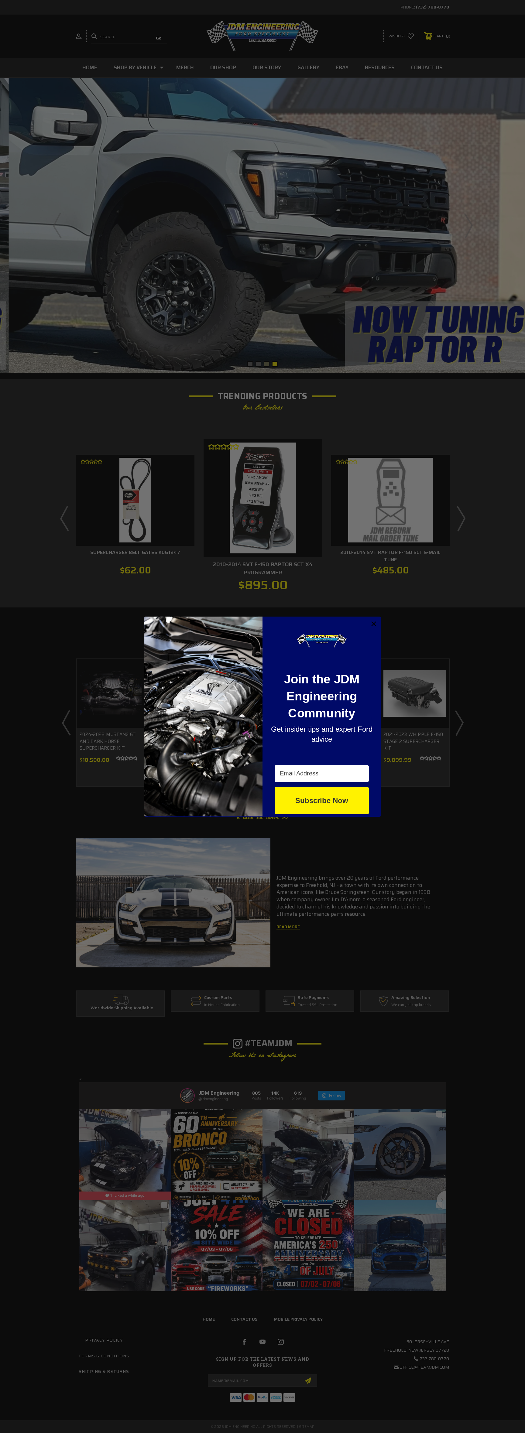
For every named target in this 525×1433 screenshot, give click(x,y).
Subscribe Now (321, 800)
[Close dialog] (374, 624)
